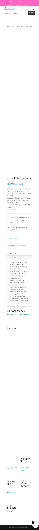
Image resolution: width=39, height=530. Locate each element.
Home (9, 26)
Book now (13, 238)
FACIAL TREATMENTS (17, 26)
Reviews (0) (13, 257)
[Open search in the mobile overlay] (19, 13)
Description (13, 254)
